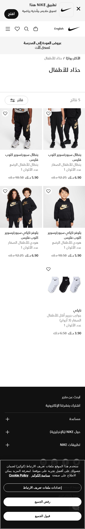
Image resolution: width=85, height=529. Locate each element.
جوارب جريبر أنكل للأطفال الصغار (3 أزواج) (64, 318)
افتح (11, 14)
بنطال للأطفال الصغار (66, 164)
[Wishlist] (48, 113)
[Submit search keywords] (26, 29)
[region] (42, 494)
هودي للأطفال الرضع (66, 242)
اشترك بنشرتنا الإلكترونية (63, 406)
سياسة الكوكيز (40, 475)
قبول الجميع (42, 516)
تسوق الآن (42, 47)
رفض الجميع (43, 501)
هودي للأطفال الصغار (23, 242)
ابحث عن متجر (71, 397)
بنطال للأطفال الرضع (24, 164)
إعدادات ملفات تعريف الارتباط (42, 487)
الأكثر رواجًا (72, 58)
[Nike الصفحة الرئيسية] (74, 29)
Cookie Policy (18, 475)
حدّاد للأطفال (53, 58)
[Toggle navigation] (8, 29)
